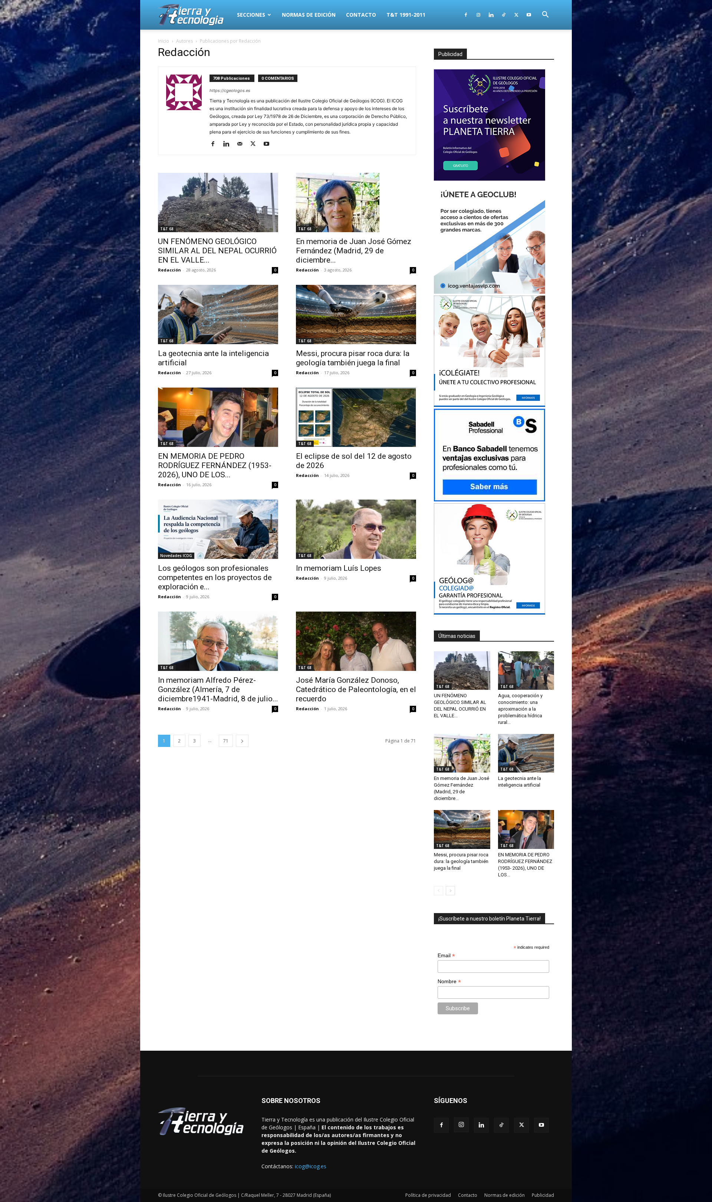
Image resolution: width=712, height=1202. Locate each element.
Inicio (163, 41)
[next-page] (242, 741)
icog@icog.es (310, 1166)
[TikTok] (503, 15)
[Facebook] (465, 15)
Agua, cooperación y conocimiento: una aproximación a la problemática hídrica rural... (520, 709)
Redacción (169, 270)
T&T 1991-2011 (405, 14)
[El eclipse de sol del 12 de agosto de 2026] (356, 417)
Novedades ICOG (176, 555)
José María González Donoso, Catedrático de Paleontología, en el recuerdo (356, 689)
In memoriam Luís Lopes (338, 568)
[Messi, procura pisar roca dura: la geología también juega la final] (356, 314)
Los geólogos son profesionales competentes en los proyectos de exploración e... (215, 577)
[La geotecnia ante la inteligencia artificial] (218, 314)
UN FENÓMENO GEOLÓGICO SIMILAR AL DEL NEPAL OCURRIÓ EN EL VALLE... (217, 250)
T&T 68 (167, 228)
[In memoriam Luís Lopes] (356, 529)
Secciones (251, 14)
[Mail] (242, 144)
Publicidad (543, 1195)
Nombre (449, 981)
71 (225, 741)
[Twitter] (516, 15)
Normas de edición (309, 14)
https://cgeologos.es (230, 90)
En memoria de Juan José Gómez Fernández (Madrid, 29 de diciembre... (353, 250)
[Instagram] (478, 15)
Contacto (361, 14)
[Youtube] (528, 15)
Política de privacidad (428, 1195)
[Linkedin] (491, 15)
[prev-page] (438, 890)
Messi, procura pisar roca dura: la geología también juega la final (352, 358)
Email (446, 955)
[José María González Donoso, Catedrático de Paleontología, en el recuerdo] (356, 641)
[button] (545, 15)
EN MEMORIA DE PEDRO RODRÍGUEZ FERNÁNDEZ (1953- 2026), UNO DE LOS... (214, 465)
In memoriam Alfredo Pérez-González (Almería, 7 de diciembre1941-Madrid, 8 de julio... (218, 689)
